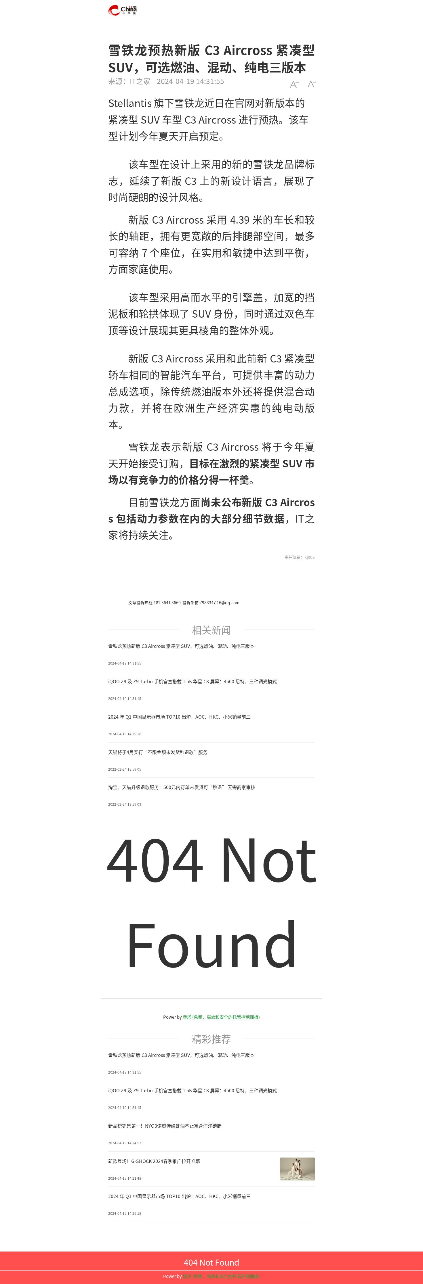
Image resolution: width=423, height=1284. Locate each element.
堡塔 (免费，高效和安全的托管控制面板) (221, 1017)
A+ (294, 84)
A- (311, 84)
